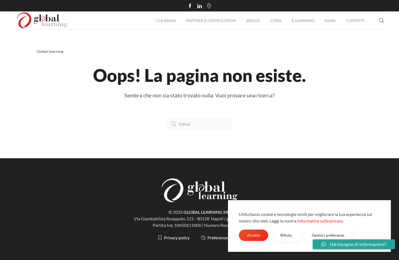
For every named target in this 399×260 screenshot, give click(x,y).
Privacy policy (177, 237)
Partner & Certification (211, 20)
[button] (381, 20)
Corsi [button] (275, 20)
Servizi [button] (253, 20)
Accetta (253, 235)
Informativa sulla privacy (320, 220)
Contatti (355, 20)
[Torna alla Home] (42, 20)
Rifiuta (286, 235)
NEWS (330, 20)
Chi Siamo (166, 20)
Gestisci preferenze (328, 235)
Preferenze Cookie (224, 237)
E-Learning (303, 20)
